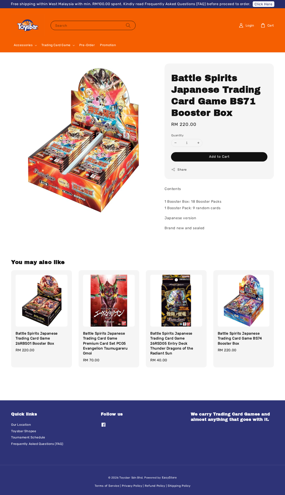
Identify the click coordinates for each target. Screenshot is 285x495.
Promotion (108, 45)
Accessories (23, 45)
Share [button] (182, 169)
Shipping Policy (179, 485)
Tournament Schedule (28, 437)
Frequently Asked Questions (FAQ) (37, 444)
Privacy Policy (132, 485)
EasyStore (169, 477)
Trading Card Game (56, 45)
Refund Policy (155, 485)
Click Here (263, 4)
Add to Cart (219, 156)
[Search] (128, 25)
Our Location (21, 425)
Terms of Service (107, 485)
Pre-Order (87, 45)
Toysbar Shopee (23, 431)
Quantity (177, 135)
